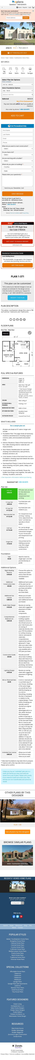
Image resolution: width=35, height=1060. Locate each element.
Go (22, 903)
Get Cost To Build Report (17, 241)
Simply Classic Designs (17, 1010)
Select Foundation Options (11, 88)
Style (7, 58)
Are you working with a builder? (12, 158)
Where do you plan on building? (12, 164)
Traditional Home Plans (17, 957)
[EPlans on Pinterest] (21, 916)
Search (5, 925)
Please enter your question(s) (12, 174)
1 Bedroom (17, 973)
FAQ (30, 925)
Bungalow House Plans (17, 941)
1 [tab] (16, 46)
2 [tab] (19, 46)
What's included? (6, 82)
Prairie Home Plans (17, 953)
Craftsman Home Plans (17, 949)
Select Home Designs (17, 1008)
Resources (18, 925)
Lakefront (17, 986)
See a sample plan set (17, 426)
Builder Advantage (17, 1030)
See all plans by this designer (17, 832)
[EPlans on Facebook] (14, 916)
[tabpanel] (17, 33)
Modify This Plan (17, 298)
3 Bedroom (17, 978)
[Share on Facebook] (17, 319)
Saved (20, 7)
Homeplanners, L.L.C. (17, 1006)
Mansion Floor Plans (17, 988)
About (14, 927)
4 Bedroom (17, 980)
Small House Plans (17, 990)
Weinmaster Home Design (17, 1016)
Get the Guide (18, 265)
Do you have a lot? (8, 152)
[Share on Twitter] (21, 319)
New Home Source (17, 1028)
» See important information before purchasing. (16, 477)
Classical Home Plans (17, 943)
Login (29, 7)
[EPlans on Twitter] (17, 916)
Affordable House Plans (17, 971)
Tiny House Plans (17, 992)
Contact (20, 927)
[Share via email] (10, 319)
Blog (25, 925)
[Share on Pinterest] (24, 319)
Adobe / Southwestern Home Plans (19, 58)
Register (25, 7)
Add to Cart (17, 115)
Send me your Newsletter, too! (14, 188)
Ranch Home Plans (17, 955)
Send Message (17, 194)
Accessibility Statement (28, 1054)
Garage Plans (17, 982)
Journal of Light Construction (17, 1034)
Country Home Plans (17, 947)
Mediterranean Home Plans (17, 951)
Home (2, 58)
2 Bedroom (17, 975)
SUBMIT (26, 18)
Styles (11, 925)
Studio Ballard (17, 1012)
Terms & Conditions (14, 14)
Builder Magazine (17, 1032)
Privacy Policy (26, 14)
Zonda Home (17, 1036)
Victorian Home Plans (17, 959)
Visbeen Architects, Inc (17, 1014)
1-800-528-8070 (21, 4)
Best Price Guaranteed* (25, 101)
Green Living (18, 1004)
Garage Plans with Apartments (17, 984)
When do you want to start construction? (15, 146)
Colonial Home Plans (17, 945)
